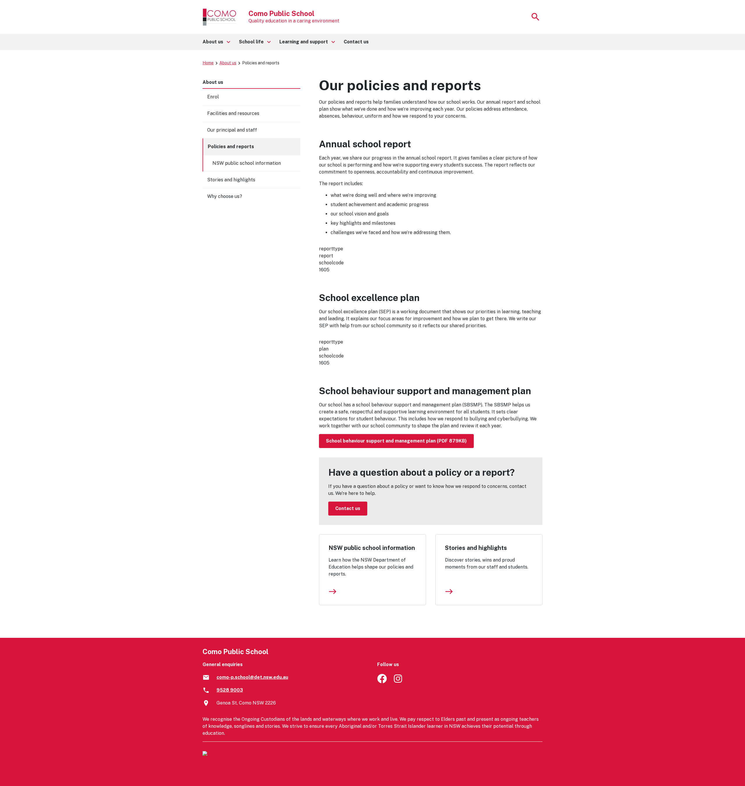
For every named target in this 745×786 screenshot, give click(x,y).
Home (208, 63)
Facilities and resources (233, 113)
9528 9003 (230, 690)
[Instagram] (398, 681)
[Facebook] (382, 681)
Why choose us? (224, 196)
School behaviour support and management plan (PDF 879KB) (396, 441)
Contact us (347, 508)
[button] (216, 42)
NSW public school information (372, 547)
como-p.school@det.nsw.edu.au (252, 677)
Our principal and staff (232, 130)
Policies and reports (231, 146)
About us (227, 63)
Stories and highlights (476, 547)
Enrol (213, 97)
